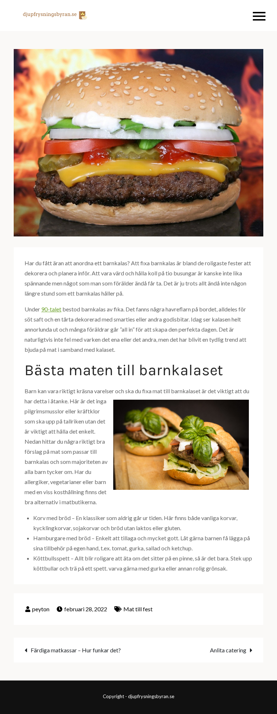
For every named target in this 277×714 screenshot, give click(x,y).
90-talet (51, 309)
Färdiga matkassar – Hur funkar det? (76, 650)
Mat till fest (138, 609)
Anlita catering (228, 650)
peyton (40, 609)
